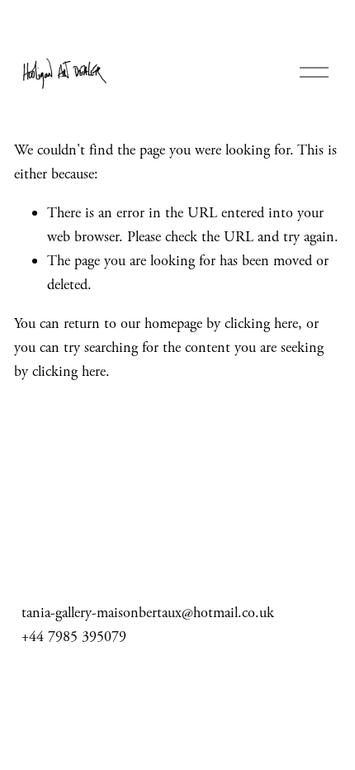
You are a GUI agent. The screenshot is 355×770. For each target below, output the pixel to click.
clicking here (261, 323)
